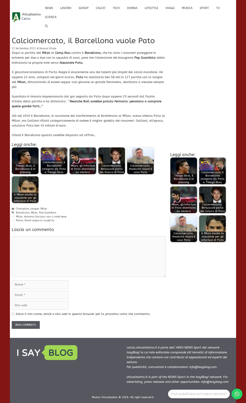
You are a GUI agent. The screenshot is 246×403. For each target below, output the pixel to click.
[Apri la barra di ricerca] (46, 26)
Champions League (27, 208)
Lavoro (65, 8)
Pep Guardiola (47, 212)
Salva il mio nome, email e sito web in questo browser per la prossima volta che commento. (83, 314)
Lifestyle (151, 8)
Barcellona (22, 212)
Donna (132, 8)
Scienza (51, 17)
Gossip (84, 8)
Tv (218, 8)
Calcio (100, 8)
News (49, 8)
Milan (43, 208)
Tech (116, 8)
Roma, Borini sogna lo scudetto (35, 220)
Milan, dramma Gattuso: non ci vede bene (41, 216)
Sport (204, 8)
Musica (187, 8)
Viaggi (170, 8)
